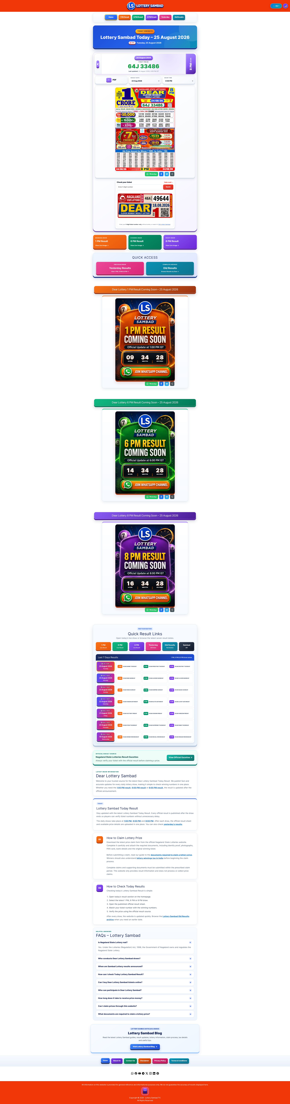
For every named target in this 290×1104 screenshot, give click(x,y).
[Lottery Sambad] (145, 6)
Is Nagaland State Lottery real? (145, 942)
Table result (168, 182)
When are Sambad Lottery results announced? (144, 966)
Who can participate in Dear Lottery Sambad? (144, 990)
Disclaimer (144, 1061)
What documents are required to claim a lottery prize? (144, 1014)
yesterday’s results (173, 824)
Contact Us (130, 1061)
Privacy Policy (160, 1061)
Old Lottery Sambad (164, 224)
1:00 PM (128, 821)
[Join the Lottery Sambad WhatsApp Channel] (145, 372)
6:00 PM (137, 821)
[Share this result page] (172, 174)
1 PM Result (124, 17)
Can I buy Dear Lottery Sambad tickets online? (144, 982)
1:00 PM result (124, 788)
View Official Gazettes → (180, 757)
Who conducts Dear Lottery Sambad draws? (144, 958)
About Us (117, 1061)
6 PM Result (138, 17)
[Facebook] (136, 1074)
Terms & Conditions (179, 1061)
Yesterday (165, 17)
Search (168, 187)
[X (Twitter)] (147, 1074)
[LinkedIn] (154, 1074)
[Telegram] (143, 1074)
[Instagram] (150, 1074)
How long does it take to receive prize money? (144, 998)
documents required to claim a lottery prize (171, 855)
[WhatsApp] (132, 1074)
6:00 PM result (139, 788)
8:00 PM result (156, 788)
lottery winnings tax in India (150, 858)
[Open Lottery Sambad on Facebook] (161, 174)
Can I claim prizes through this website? (144, 1006)
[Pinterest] (157, 1074)
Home (111, 17)
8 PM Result (152, 17)
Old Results (179, 17)
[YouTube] (139, 1074)
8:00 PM (149, 821)
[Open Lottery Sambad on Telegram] (167, 174)
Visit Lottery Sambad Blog (145, 1047)
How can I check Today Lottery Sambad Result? (144, 974)
